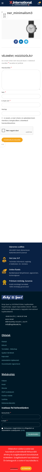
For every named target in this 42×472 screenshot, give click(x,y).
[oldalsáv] (2, 144)
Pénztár (4, 388)
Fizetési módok (7, 396)
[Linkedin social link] (21, 41)
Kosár (4, 384)
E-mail (5, 420)
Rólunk (4, 345)
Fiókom (4, 381)
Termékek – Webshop (9, 349)
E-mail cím (6, 101)
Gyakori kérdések (8, 353)
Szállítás (5, 399)
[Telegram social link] (26, 41)
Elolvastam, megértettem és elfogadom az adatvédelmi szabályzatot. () (18, 429)
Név (4, 92)
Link (22, 430)
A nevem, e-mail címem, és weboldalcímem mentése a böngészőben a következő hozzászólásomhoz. (18, 120)
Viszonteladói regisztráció (11, 364)
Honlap (4, 109)
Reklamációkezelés (8, 403)
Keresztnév (6, 413)
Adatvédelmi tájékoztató (10, 360)
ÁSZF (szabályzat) (8, 392)
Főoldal (4, 342)
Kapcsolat (5, 356)
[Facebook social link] (16, 41)
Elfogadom (26, 468)
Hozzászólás (7, 68)
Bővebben (14, 468)
